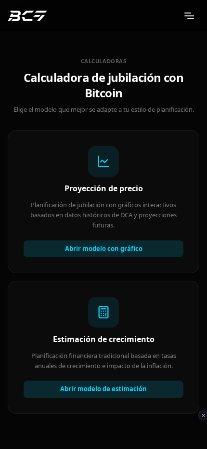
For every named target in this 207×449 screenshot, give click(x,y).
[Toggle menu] (189, 16)
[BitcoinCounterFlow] (27, 16)
